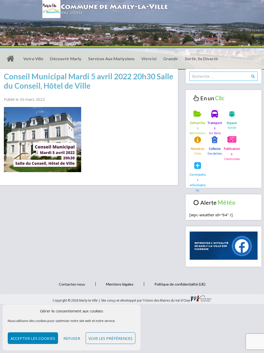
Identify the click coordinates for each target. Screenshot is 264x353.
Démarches (197, 125)
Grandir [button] (170, 58)
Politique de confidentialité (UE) (179, 284)
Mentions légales (120, 284)
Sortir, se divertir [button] (201, 58)
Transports (214, 125)
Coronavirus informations (197, 178)
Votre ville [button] (33, 58)
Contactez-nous (72, 284)
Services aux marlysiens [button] (111, 58)
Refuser (71, 338)
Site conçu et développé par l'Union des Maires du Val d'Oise (145, 300)
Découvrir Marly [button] (65, 58)
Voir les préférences (110, 338)
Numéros (197, 149)
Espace (232, 123)
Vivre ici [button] (148, 58)
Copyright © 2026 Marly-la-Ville (75, 300)
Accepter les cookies (33, 338)
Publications (232, 151)
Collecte (215, 149)
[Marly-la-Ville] (10, 58)
